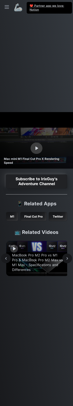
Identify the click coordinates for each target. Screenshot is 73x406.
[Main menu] (7, 7)
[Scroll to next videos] (67, 258)
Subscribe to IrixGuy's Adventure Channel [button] (36, 181)
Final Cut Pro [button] (33, 216)
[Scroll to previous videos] (6, 258)
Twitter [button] (58, 216)
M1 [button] (12, 216)
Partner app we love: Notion (47, 7)
